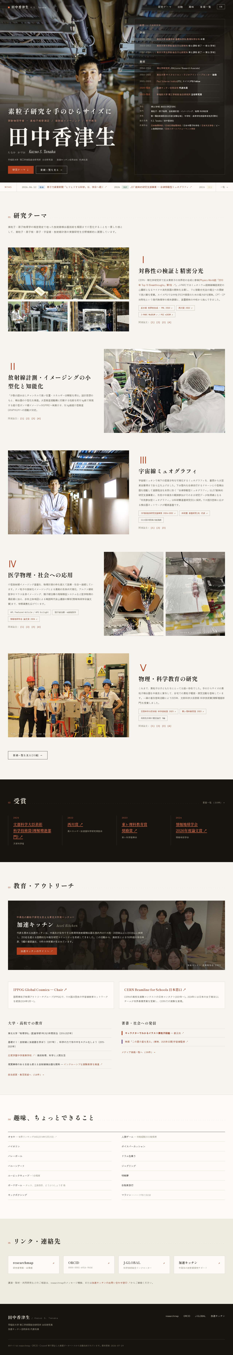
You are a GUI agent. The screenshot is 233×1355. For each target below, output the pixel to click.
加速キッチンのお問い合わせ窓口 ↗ (111, 1282)
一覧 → (224, 187)
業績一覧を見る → (51, 170)
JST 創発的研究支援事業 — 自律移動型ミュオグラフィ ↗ (161, 187)
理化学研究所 (163, 68)
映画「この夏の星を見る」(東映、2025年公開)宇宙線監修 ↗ (156, 1041)
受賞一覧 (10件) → (214, 802)
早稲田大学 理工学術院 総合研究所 (174, 94)
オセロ (32, 1136)
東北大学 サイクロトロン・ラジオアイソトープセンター (184, 74)
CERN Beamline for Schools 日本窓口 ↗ (155, 989)
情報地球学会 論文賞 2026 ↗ (23, 619)
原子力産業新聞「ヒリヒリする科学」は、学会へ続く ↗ (77, 187)
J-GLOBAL (200, 1316)
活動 (180, 7)
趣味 (191, 7)
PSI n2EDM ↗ (167, 314)
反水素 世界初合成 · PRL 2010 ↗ (156, 308)
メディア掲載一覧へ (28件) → (138, 1052)
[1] (153, 322)
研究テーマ (165, 7)
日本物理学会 (157, 125)
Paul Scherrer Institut (167, 81)
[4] (169, 322)
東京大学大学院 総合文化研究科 (172, 45)
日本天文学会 (208, 125)
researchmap (172, 1316)
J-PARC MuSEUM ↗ (149, 314)
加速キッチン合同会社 (168, 87)
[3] (164, 322)
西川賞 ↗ (75, 824)
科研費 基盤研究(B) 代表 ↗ (195, 513)
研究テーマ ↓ (20, 169)
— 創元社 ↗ (154, 1033)
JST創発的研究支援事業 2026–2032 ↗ (158, 513)
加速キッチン (218, 1316)
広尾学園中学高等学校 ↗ (21, 1055)
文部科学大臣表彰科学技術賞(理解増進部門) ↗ (32, 830)
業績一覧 (205, 7)
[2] (158, 322)
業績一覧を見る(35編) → (28, 755)
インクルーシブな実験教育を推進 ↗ (83, 1064)
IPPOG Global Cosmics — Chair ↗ (40, 989)
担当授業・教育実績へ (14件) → (26, 1074)
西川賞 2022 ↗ (185, 308)
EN (221, 6)
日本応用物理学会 (173, 125)
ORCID (187, 1316)
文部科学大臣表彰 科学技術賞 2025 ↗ (158, 711)
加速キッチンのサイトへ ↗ (37, 951)
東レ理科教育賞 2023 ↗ (193, 711)
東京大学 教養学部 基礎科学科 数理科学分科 (178, 39)
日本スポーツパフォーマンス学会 (180, 128)
